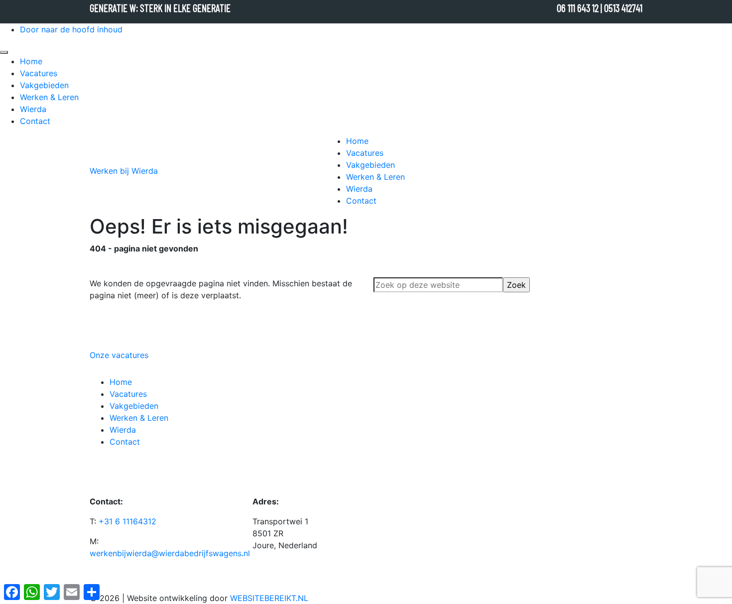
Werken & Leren (49, 97)
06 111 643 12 (579, 7)
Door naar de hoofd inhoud (71, 29)
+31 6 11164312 (126, 521)
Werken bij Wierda (124, 171)
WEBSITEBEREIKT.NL (269, 598)
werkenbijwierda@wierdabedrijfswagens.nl (170, 553)
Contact (35, 121)
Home (31, 61)
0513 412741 (623, 7)
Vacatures (38, 73)
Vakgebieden (44, 85)
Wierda (33, 109)
